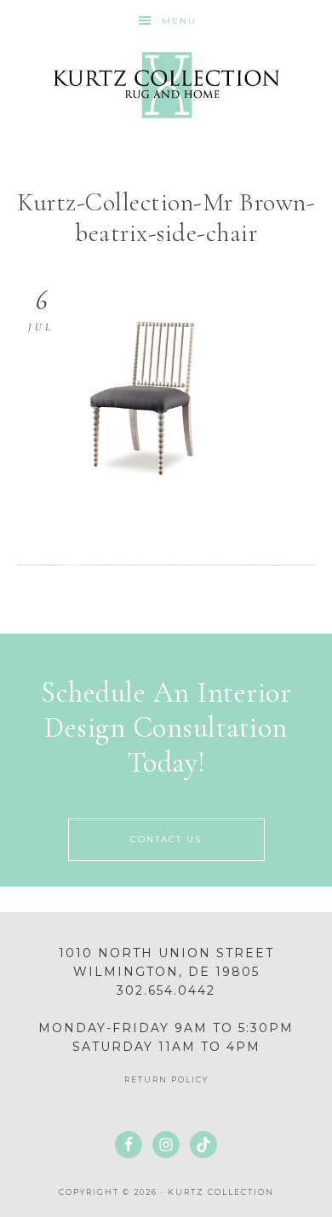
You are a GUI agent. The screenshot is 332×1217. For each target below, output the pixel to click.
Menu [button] (179, 20)
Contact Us (166, 839)
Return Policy (166, 1079)
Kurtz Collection (166, 85)
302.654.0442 (166, 990)
